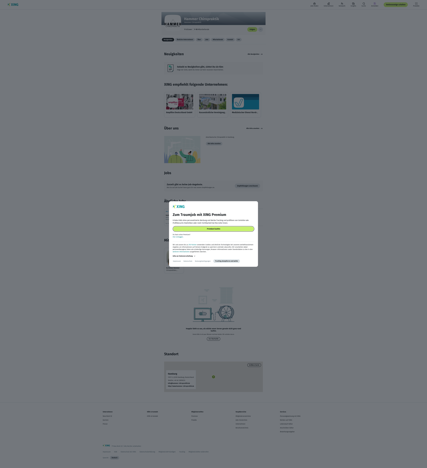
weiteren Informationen (181, 252)
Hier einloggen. (178, 237)
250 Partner (192, 245)
